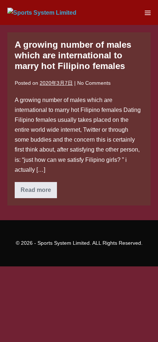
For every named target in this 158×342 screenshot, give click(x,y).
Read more (39, 192)
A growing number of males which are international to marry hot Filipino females (73, 55)
